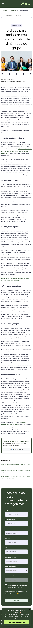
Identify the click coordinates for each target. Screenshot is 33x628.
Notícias (13, 10)
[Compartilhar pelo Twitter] (2, 74)
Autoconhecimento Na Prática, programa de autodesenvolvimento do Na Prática (16, 151)
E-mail (6, 529)
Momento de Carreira (10, 557)
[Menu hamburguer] (3, 4)
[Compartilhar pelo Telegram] (31, 74)
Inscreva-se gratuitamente (17, 622)
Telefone (7, 538)
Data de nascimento (10, 519)
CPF (6, 547)
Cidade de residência (10, 576)
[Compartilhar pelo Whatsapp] (24, 74)
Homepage (5, 10)
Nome (6, 510)
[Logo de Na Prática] (26, 4)
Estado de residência (10, 566)
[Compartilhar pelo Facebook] (16, 74)
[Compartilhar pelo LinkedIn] (9, 74)
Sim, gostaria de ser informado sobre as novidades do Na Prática (18, 586)
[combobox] (6, 561)
